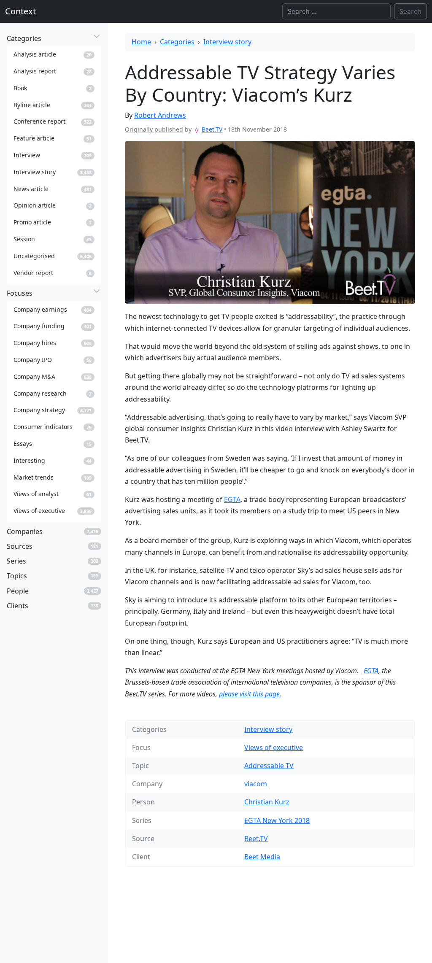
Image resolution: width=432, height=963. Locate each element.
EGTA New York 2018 (277, 820)
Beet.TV (212, 129)
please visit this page (249, 694)
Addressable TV (269, 765)
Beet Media (262, 856)
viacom (255, 783)
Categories (177, 41)
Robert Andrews (160, 115)
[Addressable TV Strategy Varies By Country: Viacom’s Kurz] (270, 222)
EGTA (232, 499)
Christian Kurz (266, 802)
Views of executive (273, 747)
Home (141, 41)
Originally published (154, 129)
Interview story (227, 41)
